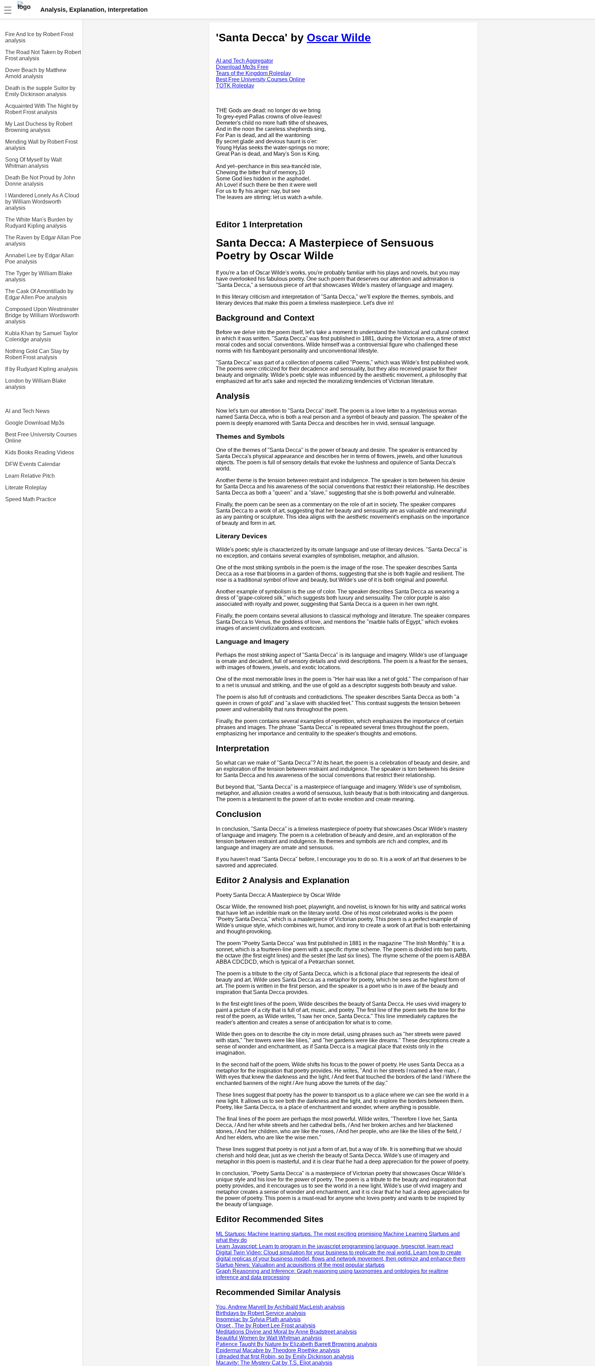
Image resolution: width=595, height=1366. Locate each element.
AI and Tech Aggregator (244, 61)
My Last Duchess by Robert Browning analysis (38, 127)
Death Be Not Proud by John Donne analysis (40, 181)
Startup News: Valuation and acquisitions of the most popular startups (300, 1265)
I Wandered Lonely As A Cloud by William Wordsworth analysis (42, 202)
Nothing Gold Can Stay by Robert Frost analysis (37, 354)
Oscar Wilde (339, 37)
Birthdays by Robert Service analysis (261, 1313)
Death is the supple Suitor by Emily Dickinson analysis (40, 91)
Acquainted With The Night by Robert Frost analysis (41, 109)
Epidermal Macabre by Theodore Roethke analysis (278, 1350)
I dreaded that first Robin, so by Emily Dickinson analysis (285, 1356)
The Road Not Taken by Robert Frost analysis (43, 55)
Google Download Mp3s (34, 423)
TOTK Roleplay (235, 86)
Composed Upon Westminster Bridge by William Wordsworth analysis (42, 315)
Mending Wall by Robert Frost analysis (41, 145)
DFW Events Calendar (32, 464)
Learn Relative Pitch (30, 476)
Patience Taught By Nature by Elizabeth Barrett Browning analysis (296, 1344)
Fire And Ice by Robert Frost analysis (39, 37)
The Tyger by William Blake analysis (38, 276)
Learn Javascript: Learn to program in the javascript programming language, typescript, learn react (334, 1246)
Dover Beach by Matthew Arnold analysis (35, 73)
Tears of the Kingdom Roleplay (253, 73)
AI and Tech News (27, 411)
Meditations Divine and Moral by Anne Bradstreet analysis (286, 1332)
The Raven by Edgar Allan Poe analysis (43, 241)
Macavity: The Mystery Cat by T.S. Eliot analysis (274, 1363)
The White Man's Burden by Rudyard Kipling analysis (39, 223)
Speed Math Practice (30, 499)
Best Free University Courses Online (41, 438)
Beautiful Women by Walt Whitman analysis (269, 1338)
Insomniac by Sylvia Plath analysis (258, 1319)
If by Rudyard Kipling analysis (41, 369)
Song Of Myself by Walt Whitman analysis (33, 163)
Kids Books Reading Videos (39, 452)
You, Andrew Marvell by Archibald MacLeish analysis (280, 1307)
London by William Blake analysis (35, 384)
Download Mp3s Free (242, 67)
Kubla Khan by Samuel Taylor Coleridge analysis (41, 336)
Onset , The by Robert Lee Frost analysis (265, 1325)
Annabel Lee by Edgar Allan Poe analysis (39, 258)
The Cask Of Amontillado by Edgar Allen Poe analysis (39, 294)
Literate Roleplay (26, 487)
